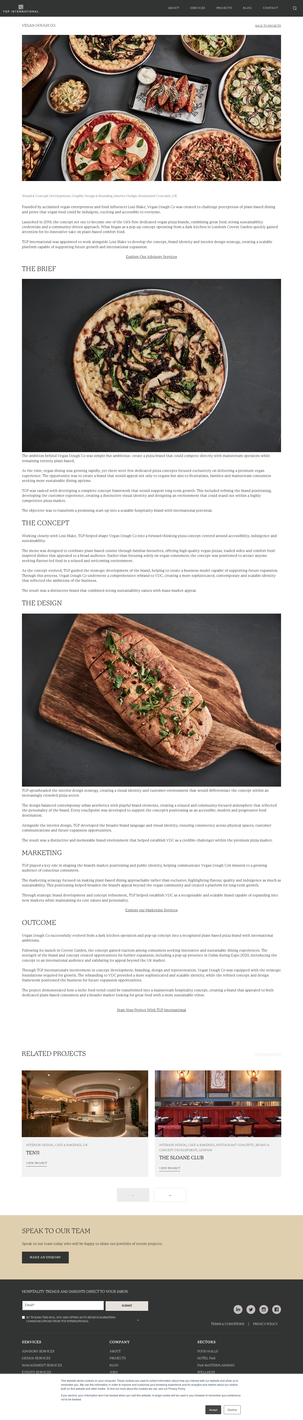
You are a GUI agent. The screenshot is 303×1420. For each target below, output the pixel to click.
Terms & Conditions (227, 1324)
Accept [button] (213, 1410)
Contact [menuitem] (270, 8)
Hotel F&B (206, 1358)
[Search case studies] (295, 8)
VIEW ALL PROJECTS (267, 1054)
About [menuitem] (173, 8)
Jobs (114, 1372)
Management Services (42, 1365)
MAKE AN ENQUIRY (45, 1257)
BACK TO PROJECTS (268, 26)
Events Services (36, 1372)
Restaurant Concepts (154, 196)
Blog (114, 1365)
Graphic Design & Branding (92, 196)
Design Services (36, 1358)
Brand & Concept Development (46, 196)
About (115, 1351)
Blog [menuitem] (247, 8)
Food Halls (207, 1351)
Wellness (206, 1372)
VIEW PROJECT (36, 1163)
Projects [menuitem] (224, 8)
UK (174, 196)
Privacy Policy (265, 1324)
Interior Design (125, 196)
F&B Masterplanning (216, 1365)
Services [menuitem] (197, 8)
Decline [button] (232, 1410)
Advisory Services (38, 1351)
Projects (118, 1358)
